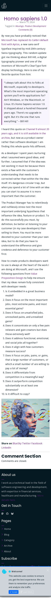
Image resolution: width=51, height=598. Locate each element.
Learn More (27, 592)
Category (9, 540)
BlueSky (17, 443)
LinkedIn (6, 447)
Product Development (35, 26)
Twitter (26, 443)
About (7, 551)
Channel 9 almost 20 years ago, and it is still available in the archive (25, 133)
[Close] (48, 570)
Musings (19, 26)
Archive (8, 545)
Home (7, 528)
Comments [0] (25, 29)
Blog (6, 534)
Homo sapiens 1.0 (25, 18)
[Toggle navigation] (46, 5)
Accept (14, 592)
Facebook (36, 443)
